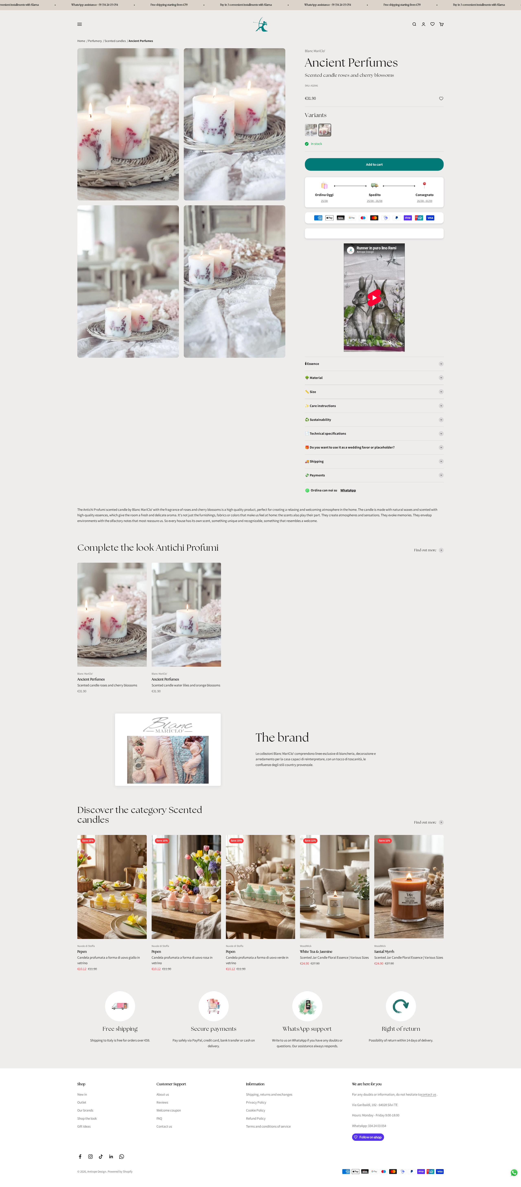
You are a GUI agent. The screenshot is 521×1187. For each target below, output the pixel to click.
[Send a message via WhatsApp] (514, 1172)
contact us (428, 1094)
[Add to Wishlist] (441, 98)
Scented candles (115, 41)
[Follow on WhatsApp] (121, 1156)
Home (81, 41)
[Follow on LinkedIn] (111, 1156)
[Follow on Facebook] (80, 1156)
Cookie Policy (255, 1110)
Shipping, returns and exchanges (269, 1094)
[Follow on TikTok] (101, 1156)
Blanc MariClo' (315, 51)
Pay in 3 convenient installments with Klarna (175, 5)
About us (163, 1094)
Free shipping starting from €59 (98, 5)
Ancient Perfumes (91, 679)
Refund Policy (256, 1118)
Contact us (164, 1126)
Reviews (162, 1102)
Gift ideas (84, 1126)
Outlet (81, 1102)
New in (82, 1094)
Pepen (82, 951)
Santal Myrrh (384, 951)
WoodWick (305, 946)
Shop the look (87, 1118)
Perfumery (95, 41)
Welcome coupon (169, 1110)
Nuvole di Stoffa (86, 946)
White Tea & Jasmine (316, 951)
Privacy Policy (256, 1102)
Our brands (85, 1110)
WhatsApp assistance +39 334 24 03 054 (24, 5)
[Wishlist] (432, 24)
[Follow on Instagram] (90, 1156)
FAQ (159, 1118)
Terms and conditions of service (268, 1126)
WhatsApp (348, 490)
